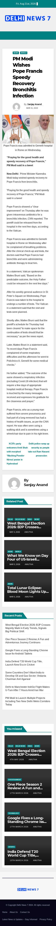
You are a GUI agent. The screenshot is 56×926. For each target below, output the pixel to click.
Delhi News (20, 519)
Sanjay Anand (34, 104)
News (16, 53)
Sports (11, 847)
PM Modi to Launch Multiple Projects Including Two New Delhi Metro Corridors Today (27, 701)
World (23, 53)
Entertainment (14, 779)
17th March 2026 (19, 793)
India (30, 519)
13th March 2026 (19, 860)
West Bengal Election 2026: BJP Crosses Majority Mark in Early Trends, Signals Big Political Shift (27, 628)
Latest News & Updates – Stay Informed (19, 919)
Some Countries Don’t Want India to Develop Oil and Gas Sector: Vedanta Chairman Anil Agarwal (25, 675)
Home (4, 912)
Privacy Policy (46, 919)
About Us (14, 912)
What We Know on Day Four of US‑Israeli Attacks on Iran (27, 559)
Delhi (10, 519)
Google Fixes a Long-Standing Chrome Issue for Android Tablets (27, 822)
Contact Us (25, 912)
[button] (46, 35)
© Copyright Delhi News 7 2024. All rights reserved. (28, 905)
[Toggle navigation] (51, 35)
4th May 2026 (17, 760)
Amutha (28, 532)
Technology (13, 813)
